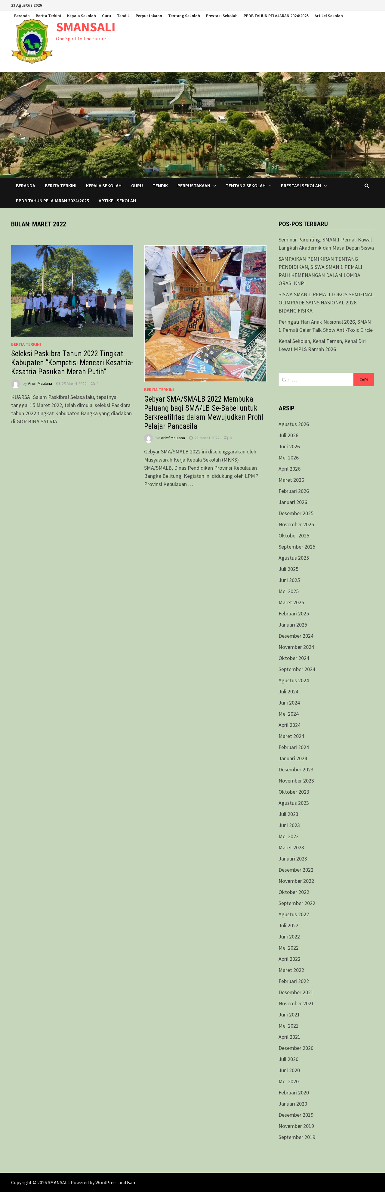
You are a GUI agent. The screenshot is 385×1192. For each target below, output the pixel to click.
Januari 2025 (293, 624)
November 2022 (296, 880)
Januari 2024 (293, 758)
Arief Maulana (40, 383)
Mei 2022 (289, 947)
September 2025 (297, 546)
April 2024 (289, 724)
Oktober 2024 (294, 658)
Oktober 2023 (294, 791)
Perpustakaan (149, 15)
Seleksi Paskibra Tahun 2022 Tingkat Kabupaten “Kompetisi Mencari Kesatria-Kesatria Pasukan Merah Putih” (72, 362)
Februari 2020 (294, 1092)
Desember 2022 (296, 869)
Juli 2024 (288, 691)
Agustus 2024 (294, 680)
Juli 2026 (288, 435)
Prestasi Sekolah (222, 15)
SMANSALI (86, 26)
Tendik (123, 15)
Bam (132, 1182)
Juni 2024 (289, 702)
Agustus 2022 (294, 914)
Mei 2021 (289, 1025)
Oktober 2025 (294, 535)
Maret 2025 (291, 602)
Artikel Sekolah (329, 15)
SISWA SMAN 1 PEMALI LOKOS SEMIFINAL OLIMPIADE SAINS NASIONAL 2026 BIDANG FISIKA (326, 302)
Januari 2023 (293, 858)
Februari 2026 (294, 490)
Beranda (22, 15)
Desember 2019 (296, 1114)
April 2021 (289, 1036)
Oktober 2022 (294, 892)
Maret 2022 (291, 969)
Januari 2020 (293, 1103)
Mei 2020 (289, 1081)
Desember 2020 (296, 1047)
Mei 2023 (289, 836)
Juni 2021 (289, 1014)
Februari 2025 (294, 613)
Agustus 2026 (294, 424)
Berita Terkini (48, 15)
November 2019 (296, 1125)
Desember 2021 (296, 992)
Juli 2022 (288, 925)
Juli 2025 (288, 568)
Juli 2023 (288, 814)
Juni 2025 (289, 580)
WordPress (106, 1182)
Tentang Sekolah (184, 15)
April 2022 (289, 958)
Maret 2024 (291, 736)
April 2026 (289, 468)
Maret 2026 (291, 479)
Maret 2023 (291, 847)
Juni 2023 (289, 825)
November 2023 (296, 780)
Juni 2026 (289, 446)
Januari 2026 (293, 502)
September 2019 (297, 1137)
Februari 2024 (294, 747)
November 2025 (296, 524)
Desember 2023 (296, 769)
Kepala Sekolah (81, 15)
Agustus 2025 (294, 557)
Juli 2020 (288, 1059)
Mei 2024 (289, 713)
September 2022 (297, 903)
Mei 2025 (289, 591)
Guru (106, 15)
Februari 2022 (294, 981)
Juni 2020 (289, 1070)
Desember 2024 (296, 635)
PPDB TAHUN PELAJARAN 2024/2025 (276, 15)
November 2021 (296, 1003)
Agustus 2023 (294, 802)
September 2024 (297, 669)
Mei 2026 (289, 457)
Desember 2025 (296, 513)
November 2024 (296, 646)
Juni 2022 (289, 936)
